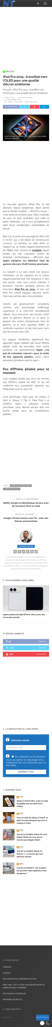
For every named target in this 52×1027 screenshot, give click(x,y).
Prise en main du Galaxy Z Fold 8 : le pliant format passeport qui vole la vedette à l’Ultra (32, 820)
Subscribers (41, 654)
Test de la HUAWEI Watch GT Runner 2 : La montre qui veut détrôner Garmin (30, 854)
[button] (45, 1023)
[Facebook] (19, 551)
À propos (7, 967)
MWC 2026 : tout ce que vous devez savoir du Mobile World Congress (24, 986)
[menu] (45, 3)
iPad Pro (19, 102)
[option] (26, 602)
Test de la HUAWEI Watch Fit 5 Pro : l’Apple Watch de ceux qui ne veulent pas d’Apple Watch (32, 837)
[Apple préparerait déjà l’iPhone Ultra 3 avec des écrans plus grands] (26, 598)
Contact (7, 973)
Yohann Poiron (25, 97)
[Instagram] (27, 551)
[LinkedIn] (36, 551)
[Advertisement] (26, 36)
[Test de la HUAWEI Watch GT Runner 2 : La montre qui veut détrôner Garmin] (8, 851)
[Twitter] (23, 551)
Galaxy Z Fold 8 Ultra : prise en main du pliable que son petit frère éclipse (32, 803)
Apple (10, 102)
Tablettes (8, 71)
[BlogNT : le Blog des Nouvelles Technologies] (9, 3)
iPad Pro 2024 (31, 102)
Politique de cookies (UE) (14, 994)
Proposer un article (12, 1000)
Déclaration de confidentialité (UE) (19, 979)
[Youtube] (32, 551)
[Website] (15, 551)
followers (42, 641)
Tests (20, 797)
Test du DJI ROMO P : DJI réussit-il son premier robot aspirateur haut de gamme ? (32, 870)
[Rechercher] (38, 3)
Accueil (7, 89)
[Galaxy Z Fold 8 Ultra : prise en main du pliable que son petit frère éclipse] (8, 800)
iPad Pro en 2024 (25, 289)
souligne (37, 250)
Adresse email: (20, 740)
